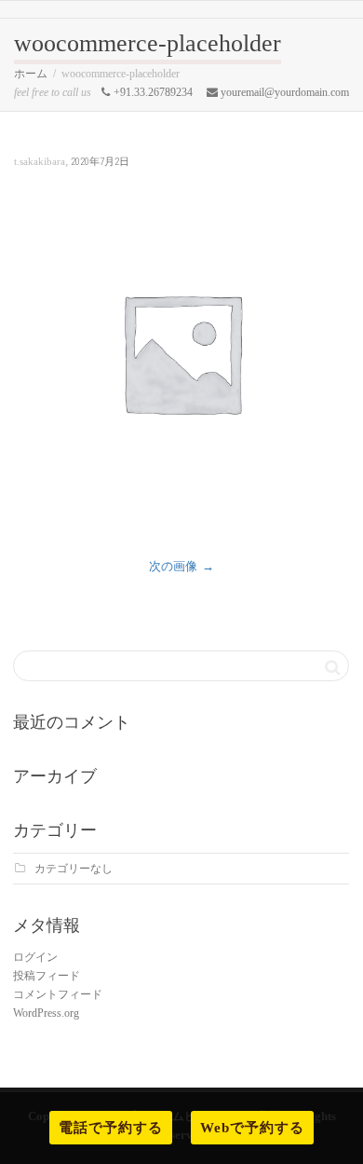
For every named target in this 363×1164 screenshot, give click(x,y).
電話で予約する (111, 1127)
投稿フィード (46, 975)
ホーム (30, 73)
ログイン (35, 957)
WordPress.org (46, 1013)
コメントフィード (57, 994)
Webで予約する (252, 1127)
